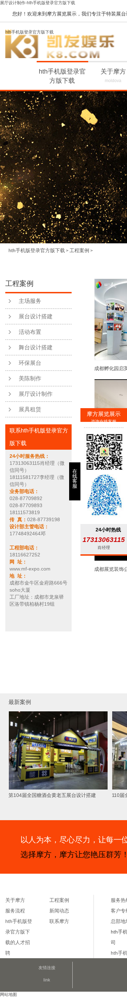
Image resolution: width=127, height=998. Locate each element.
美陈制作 (30, 378)
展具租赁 (30, 409)
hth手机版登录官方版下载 (29, 32)
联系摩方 (59, 921)
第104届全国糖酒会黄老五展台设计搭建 (52, 795)
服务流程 (15, 910)
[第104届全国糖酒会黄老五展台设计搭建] (58, 788)
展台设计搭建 (36, 316)
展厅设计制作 (36, 394)
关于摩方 (15, 900)
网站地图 (8, 994)
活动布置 (30, 332)
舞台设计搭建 (36, 347)
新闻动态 (59, 910)
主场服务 (30, 301)
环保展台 (30, 363)
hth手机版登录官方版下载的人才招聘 (18, 937)
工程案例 (79, 250)
